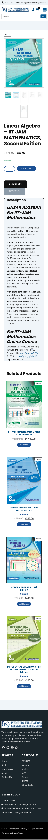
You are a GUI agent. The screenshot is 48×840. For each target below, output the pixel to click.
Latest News (7, 769)
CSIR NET (26, 761)
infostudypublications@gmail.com (32, 2)
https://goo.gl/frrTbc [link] (29, 353)
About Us (5, 773)
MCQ (24, 773)
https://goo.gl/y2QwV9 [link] (26, 356)
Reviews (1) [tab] (14, 191)
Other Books (27, 785)
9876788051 (9, 2)
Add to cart (26, 168)
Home (4, 761)
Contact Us (6, 777)
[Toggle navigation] (45, 10)
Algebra (25, 765)
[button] (40, 41)
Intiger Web (17, 833)
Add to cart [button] (24, 524)
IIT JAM (25, 781)
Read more (24, 445)
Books (4, 765)
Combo (25, 777)
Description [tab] (15, 184)
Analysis (25, 769)
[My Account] (33, 10)
